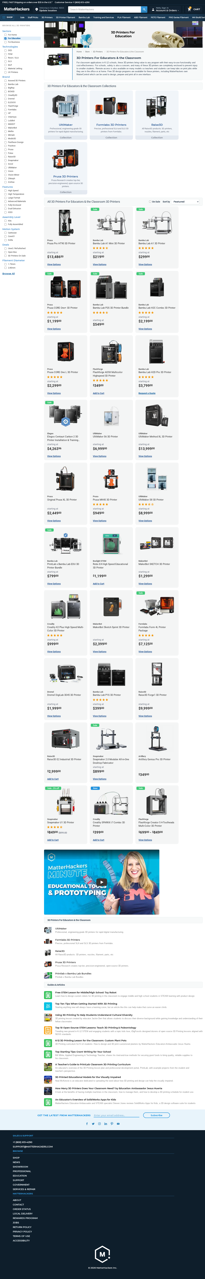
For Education (14, 38)
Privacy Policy (22, 1231)
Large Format (14, 198)
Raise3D (12, 156)
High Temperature (16, 194)
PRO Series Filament (179, 17)
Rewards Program (25, 1218)
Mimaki (11, 135)
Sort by (166, 201)
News (16, 1162)
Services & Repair (24, 1189)
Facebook (87, 1124)
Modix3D (12, 138)
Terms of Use (21, 1236)
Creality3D (12, 95)
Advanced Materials (17, 201)
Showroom (20, 1166)
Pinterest (112, 1124)
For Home (12, 35)
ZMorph (11, 178)
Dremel (11, 98)
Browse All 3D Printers (16, 25)
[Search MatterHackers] (144, 9)
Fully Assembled (15, 224)
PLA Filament (124, 17)
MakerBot (12, 128)
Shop (16, 1157)
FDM (10, 54)
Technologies (10, 46)
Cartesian (12, 233)
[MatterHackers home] (16, 9)
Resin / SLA (13, 58)
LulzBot (11, 120)
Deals (5, 244)
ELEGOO (12, 102)
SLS (10, 61)
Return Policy (22, 1227)
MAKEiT (11, 124)
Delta (10, 240)
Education (20, 1175)
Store (87, 52)
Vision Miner (13, 175)
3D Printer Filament (65, 17)
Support (18, 1180)
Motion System (11, 229)
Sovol (10, 164)
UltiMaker (12, 167)
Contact (18, 1204)
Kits (10, 221)
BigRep (11, 88)
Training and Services (103, 17)
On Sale (156, 201)
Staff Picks (33, 17)
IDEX (10, 212)
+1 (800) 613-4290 (81, 2)
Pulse (10, 153)
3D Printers (47, 17)
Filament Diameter (13, 260)
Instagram (99, 1124)
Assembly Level (11, 217)
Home (79, 52)
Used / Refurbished (16, 248)
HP (9, 113)
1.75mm (11, 264)
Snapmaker (13, 160)
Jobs (16, 1222)
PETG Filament (158, 17)
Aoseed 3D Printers (16, 80)
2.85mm (11, 268)
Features (7, 186)
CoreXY (11, 236)
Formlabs (12, 109)
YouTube (118, 1124)
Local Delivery (23, 1213)
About (17, 1200)
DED (10, 50)
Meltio (11, 131)
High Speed (13, 190)
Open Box (12, 252)
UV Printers (13, 72)
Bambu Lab (84, 17)
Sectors (6, 31)
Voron (10, 171)
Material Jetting (15, 68)
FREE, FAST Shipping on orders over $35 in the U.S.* (27, 2)
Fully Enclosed (14, 205)
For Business (14, 42)
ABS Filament (140, 17)
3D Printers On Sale (17, 256)
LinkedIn (105, 1124)
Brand (6, 76)
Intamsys (12, 117)
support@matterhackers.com (33, 1146)
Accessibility (21, 1240)
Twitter (93, 1124)
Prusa (10, 149)
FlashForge (13, 106)
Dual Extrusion (14, 208)
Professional (22, 1171)
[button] (49, 9)
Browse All (8, 273)
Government (21, 1184)
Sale (22, 17)
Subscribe (156, 1115)
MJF (10, 65)
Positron (12, 146)
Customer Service (63, 2)
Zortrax (11, 182)
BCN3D (11, 91)
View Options (145, 840)
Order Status (22, 1209)
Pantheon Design (16, 142)
